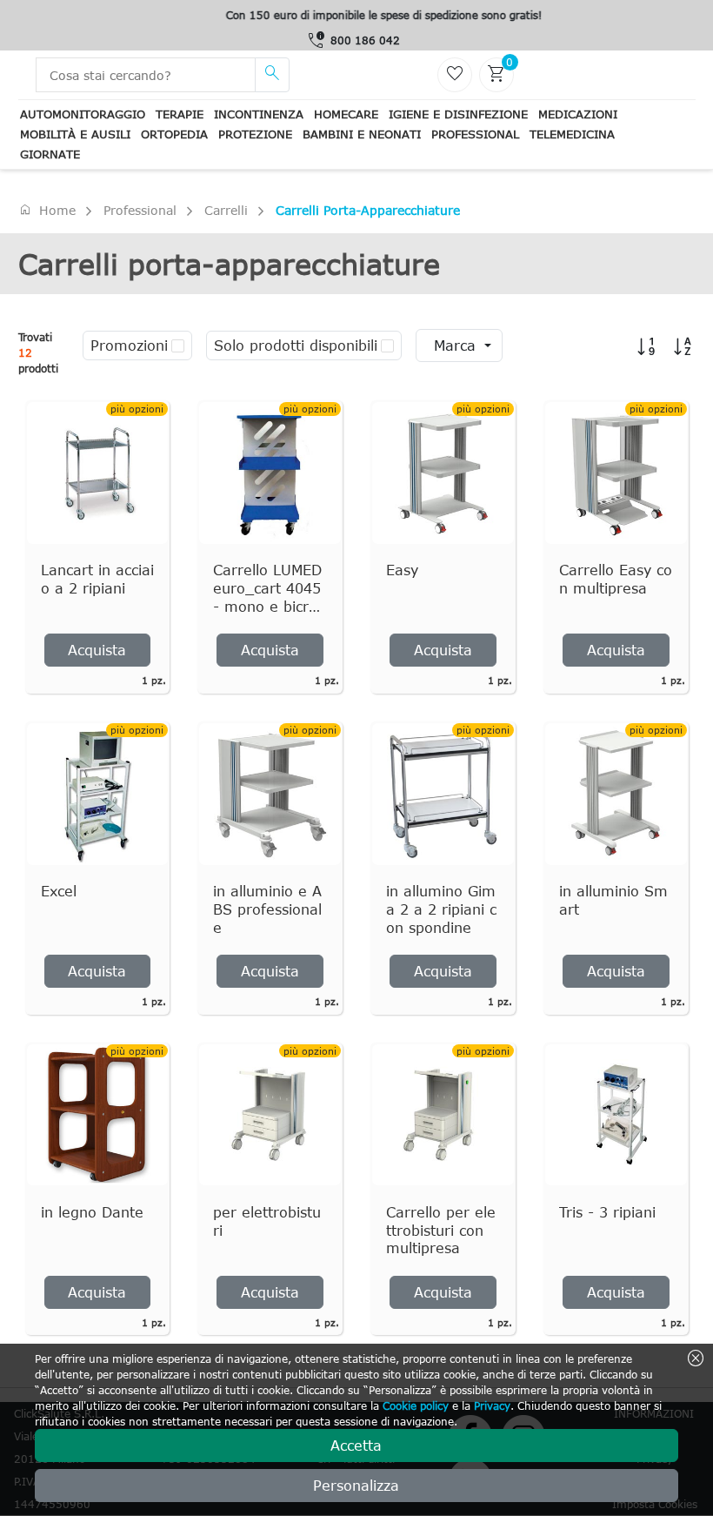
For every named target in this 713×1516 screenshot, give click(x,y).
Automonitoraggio (82, 114)
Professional (475, 134)
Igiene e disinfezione (458, 114)
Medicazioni (577, 114)
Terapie (179, 114)
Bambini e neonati (362, 134)
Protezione (255, 134)
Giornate (50, 154)
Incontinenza (258, 114)
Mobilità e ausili (75, 134)
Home (47, 209)
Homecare (346, 114)
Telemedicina (572, 134)
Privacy (492, 1405)
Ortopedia (174, 134)
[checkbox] (177, 345)
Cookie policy (416, 1405)
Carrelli (226, 210)
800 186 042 (365, 40)
